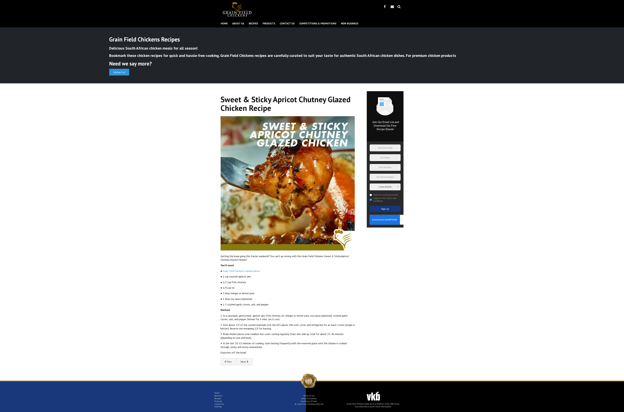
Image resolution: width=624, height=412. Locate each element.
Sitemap (218, 406)
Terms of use (309, 395)
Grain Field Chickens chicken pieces (241, 271)
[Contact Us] (392, 7)
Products (269, 23)
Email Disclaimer (309, 398)
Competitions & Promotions (317, 23)
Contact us (119, 72)
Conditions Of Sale (309, 401)
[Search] (399, 7)
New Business (349, 23)
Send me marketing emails (385, 195)
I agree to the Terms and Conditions (384, 199)
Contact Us (287, 23)
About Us (238, 23)
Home (224, 23)
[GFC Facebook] (385, 7)
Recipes (253, 23)
